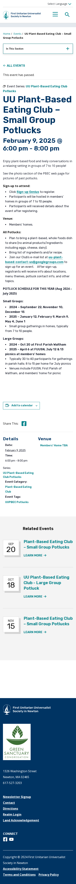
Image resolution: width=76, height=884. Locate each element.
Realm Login (12, 814)
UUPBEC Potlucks (17, 502)
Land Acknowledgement (21, 820)
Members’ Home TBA (54, 445)
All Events (16, 65)
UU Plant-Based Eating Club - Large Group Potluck (46, 583)
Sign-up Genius (28, 192)
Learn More (35, 555)
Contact (9, 803)
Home (6, 33)
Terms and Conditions (19, 875)
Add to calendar (22, 405)
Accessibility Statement (21, 869)
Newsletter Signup (17, 797)
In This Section (14, 48)
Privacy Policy (49, 875)
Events (17, 33)
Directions (10, 809)
